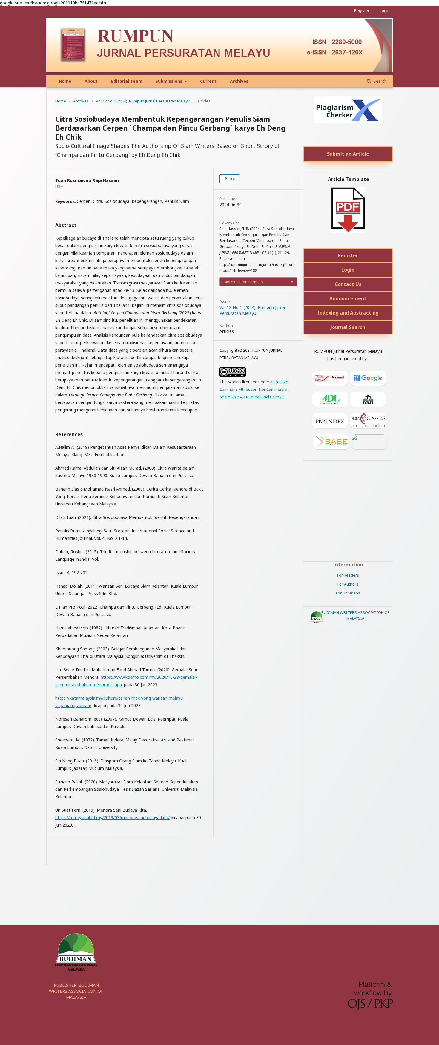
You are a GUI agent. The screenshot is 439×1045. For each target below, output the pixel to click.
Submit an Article (348, 154)
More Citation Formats (243, 281)
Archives (239, 81)
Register (361, 10)
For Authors (347, 584)
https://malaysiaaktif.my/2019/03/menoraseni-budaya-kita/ (112, 817)
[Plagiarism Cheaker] (348, 122)
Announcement (347, 298)
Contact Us (348, 284)
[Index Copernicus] (367, 421)
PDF (232, 179)
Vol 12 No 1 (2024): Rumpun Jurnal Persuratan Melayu (143, 101)
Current (208, 81)
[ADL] (329, 400)
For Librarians (348, 593)
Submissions (170, 81)
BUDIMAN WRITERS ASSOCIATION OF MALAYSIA (355, 615)
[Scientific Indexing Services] (368, 442)
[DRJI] (367, 400)
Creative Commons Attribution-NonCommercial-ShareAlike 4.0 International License (254, 389)
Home (65, 81)
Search (379, 81)
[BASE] (330, 442)
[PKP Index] (329, 421)
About (91, 81)
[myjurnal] (329, 379)
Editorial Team (126, 81)
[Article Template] (348, 231)
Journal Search (348, 327)
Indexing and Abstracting (348, 312)
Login (385, 10)
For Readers (348, 575)
